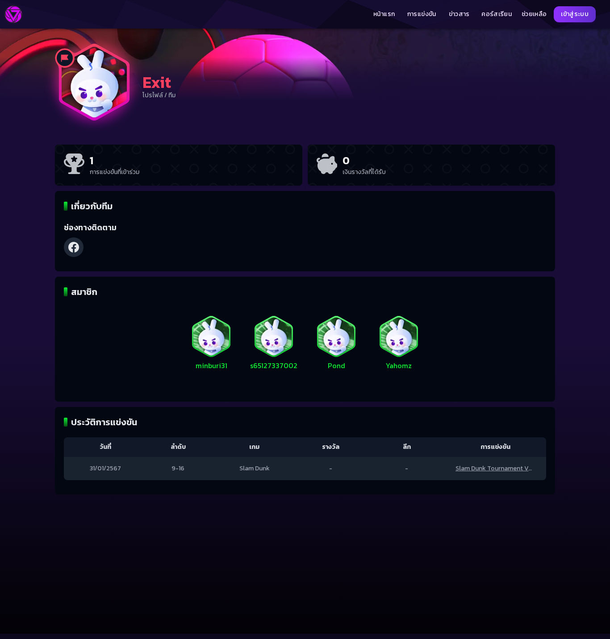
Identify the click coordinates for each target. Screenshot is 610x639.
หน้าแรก (384, 14)
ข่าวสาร (459, 14)
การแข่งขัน (421, 14)
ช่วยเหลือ (534, 14)
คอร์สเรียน (496, 14)
